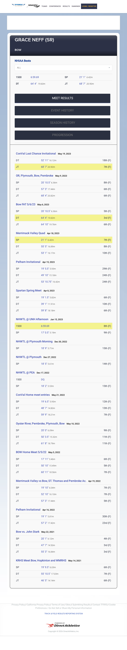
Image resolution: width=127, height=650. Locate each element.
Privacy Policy (18, 604)
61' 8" (44, 443)
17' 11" (44, 459)
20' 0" (44, 430)
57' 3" (44, 189)
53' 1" (44, 252)
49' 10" (44, 275)
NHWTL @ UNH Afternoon (32, 319)
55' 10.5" (45, 573)
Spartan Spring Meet (29, 290)
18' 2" (44, 386)
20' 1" (44, 538)
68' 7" (82, 83)
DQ (42, 379)
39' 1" (44, 303)
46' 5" (44, 580)
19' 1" (44, 516)
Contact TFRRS (100, 604)
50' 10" (44, 465)
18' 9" (44, 348)
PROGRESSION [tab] (62, 135)
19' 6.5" (45, 401)
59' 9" (44, 414)
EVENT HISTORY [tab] (62, 110)
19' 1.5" (45, 297)
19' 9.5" (45, 567)
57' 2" (44, 522)
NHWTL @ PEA (25, 372)
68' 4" (44, 195)
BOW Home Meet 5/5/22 (31, 452)
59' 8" (44, 310)
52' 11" (44, 160)
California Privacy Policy (38, 604)
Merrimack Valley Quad (30, 233)
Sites (68, 604)
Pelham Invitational (28, 261)
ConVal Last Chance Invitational (36, 153)
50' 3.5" (45, 436)
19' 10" (44, 487)
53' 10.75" (46, 281)
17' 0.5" (45, 332)
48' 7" (44, 408)
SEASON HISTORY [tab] (62, 122)
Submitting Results (81, 604)
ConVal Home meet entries (33, 394)
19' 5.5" (45, 268)
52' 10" (44, 494)
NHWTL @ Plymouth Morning (34, 341)
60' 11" (44, 472)
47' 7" (44, 545)
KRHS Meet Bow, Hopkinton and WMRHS (41, 560)
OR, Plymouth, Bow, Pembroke (34, 175)
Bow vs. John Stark (27, 531)
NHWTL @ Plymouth (29, 357)
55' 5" (44, 246)
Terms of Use (58, 604)
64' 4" (34, 83)
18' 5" (44, 363)
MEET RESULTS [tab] (62, 98)
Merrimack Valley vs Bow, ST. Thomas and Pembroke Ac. (51, 480)
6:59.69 (35, 77)
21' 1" (82, 77)
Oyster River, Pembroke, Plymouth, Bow (40, 423)
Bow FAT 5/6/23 (25, 204)
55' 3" (44, 551)
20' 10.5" (45, 182)
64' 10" (44, 224)
